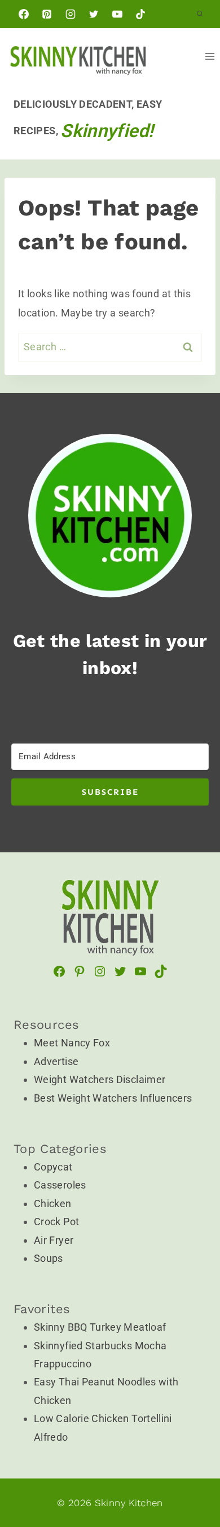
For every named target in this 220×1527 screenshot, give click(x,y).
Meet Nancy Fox (72, 1043)
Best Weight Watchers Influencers (113, 1098)
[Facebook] (24, 14)
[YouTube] (117, 14)
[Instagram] (70, 14)
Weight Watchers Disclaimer (99, 1079)
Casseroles (60, 1185)
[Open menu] (209, 56)
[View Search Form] (199, 14)
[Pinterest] (47, 14)
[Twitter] (93, 14)
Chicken (53, 1203)
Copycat (53, 1167)
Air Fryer (53, 1240)
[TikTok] (140, 14)
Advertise (56, 1061)
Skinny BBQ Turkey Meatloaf (100, 1327)
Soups (48, 1258)
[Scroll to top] (176, 1415)
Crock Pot (56, 1221)
